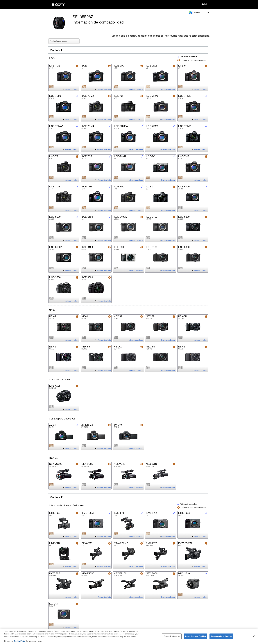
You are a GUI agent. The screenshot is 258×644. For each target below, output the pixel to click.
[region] (129, 636)
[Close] (254, 636)
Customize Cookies (172, 636)
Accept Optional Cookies (221, 636)
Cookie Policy (20, 641)
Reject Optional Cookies (195, 636)
